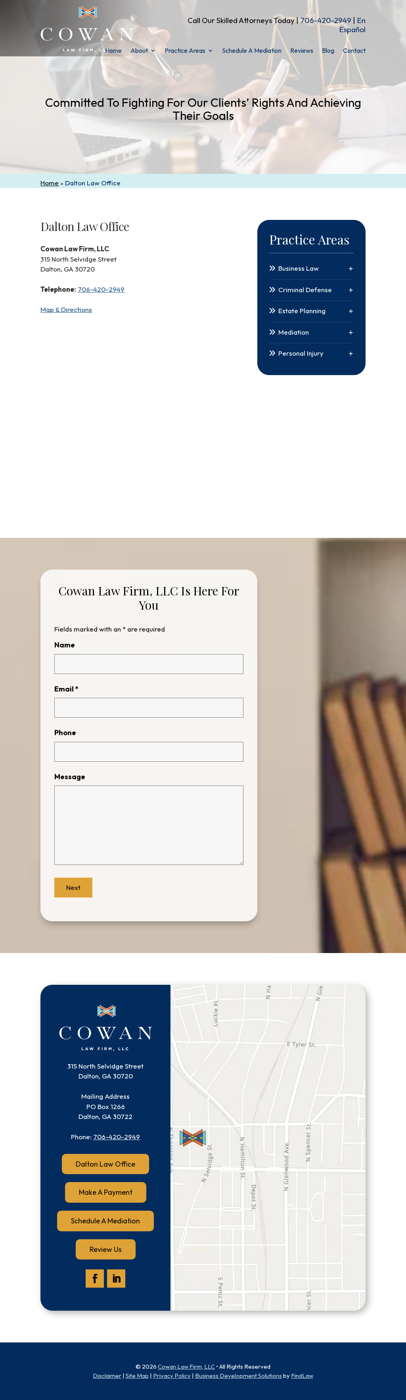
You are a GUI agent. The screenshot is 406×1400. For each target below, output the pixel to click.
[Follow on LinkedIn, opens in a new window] (116, 1278)
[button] (398, 1342)
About (139, 51)
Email (66, 688)
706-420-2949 (325, 20)
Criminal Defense (305, 289)
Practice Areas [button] (185, 51)
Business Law (298, 268)
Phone (65, 732)
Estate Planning (302, 310)
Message (69, 776)
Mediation (293, 332)
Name (64, 644)
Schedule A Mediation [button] (105, 1220)
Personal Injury (301, 353)
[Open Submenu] (351, 268)
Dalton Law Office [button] (105, 1164)
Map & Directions (66, 309)
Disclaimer (107, 1375)
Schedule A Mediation (252, 51)
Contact (354, 51)
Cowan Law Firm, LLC (186, 1366)
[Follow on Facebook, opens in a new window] (95, 1278)
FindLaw (302, 1375)
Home (113, 51)
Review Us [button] (106, 1249)
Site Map (137, 1375)
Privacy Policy (172, 1375)
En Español (352, 24)
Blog (328, 51)
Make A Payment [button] (105, 1192)
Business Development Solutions (238, 1375)
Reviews (301, 51)
